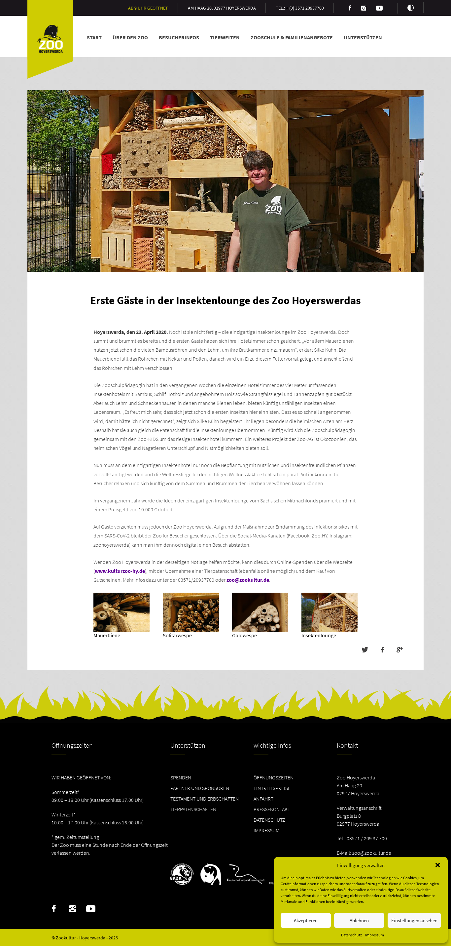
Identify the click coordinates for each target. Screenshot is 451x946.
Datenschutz (351, 934)
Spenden (180, 777)
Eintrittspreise (272, 788)
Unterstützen (363, 37)
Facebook (54, 909)
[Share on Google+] (399, 649)
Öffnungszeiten (274, 777)
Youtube (91, 909)
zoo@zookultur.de (247, 579)
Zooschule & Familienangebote (292, 37)
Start (94, 37)
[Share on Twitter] (364, 649)
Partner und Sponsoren (199, 788)
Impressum (374, 934)
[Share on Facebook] (382, 649)
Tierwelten (225, 37)
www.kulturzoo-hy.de (120, 571)
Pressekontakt (272, 809)
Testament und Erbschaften (204, 798)
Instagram (72, 909)
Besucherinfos (179, 37)
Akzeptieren (306, 920)
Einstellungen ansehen (414, 920)
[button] (437, 865)
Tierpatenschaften (193, 809)
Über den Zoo (130, 37)
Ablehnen (359, 920)
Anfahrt (263, 798)
